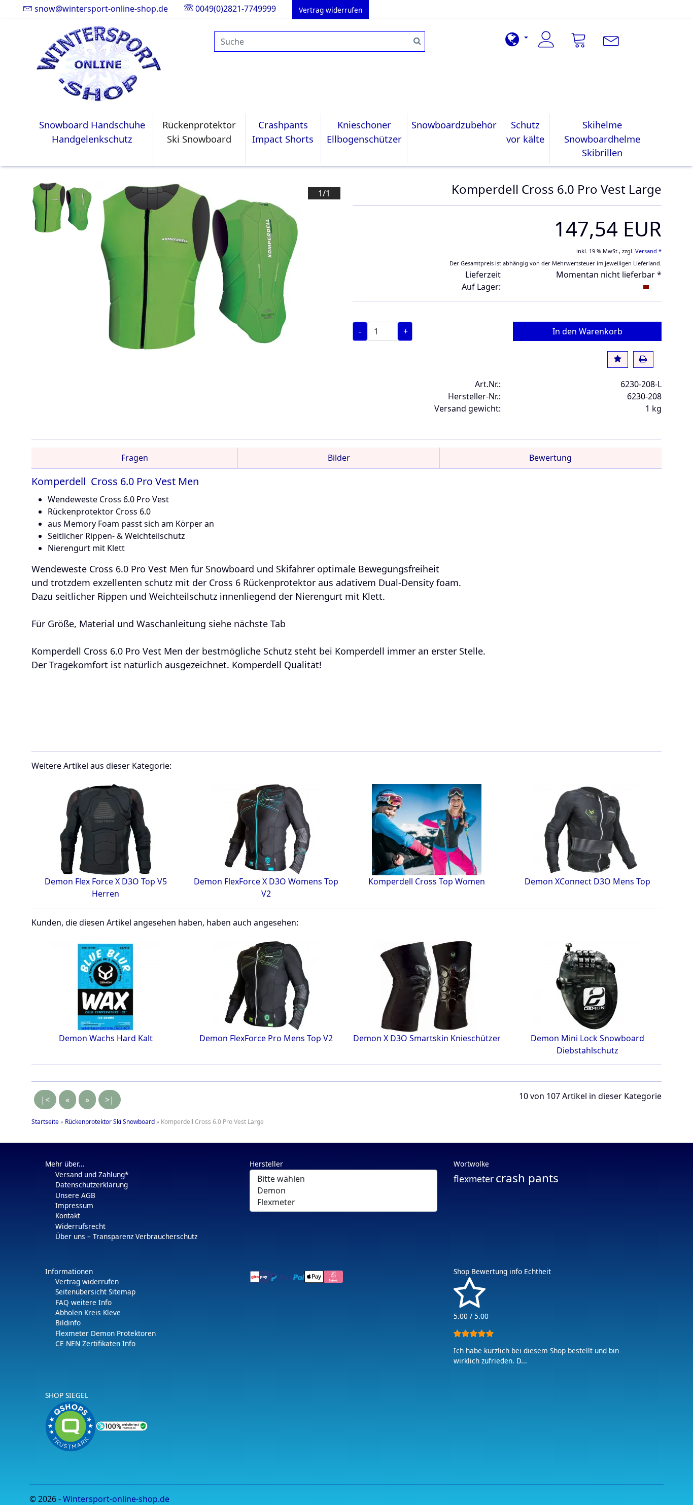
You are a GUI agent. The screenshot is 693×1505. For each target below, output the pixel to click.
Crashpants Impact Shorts (283, 131)
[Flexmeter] (343, 1202)
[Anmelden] (546, 39)
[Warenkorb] (579, 39)
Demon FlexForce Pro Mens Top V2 (266, 1038)
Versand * (648, 251)
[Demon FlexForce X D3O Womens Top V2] (266, 829)
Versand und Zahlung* (91, 1174)
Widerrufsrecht (80, 1226)
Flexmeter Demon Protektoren (105, 1333)
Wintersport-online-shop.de (116, 1498)
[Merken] (617, 359)
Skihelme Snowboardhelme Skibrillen (602, 138)
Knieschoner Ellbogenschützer (364, 131)
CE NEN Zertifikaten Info (95, 1343)
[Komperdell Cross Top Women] (426, 829)
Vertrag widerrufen (87, 1281)
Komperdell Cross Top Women (426, 881)
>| (109, 1099)
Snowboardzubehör (454, 124)
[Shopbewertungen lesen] (470, 1303)
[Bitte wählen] (343, 1179)
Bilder (339, 457)
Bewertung (550, 457)
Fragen (134, 457)
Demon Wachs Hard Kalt (106, 1038)
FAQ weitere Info (83, 1302)
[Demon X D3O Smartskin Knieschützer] (426, 985)
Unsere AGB (75, 1195)
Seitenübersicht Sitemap (95, 1291)
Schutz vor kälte (525, 131)
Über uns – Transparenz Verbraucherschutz (126, 1236)
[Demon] (343, 1190)
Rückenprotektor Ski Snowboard (199, 131)
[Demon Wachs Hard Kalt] (105, 985)
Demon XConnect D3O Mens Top (587, 881)
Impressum (74, 1205)
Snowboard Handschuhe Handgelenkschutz (92, 131)
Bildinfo (68, 1322)
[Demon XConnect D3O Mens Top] (587, 829)
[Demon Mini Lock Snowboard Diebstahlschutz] (587, 985)
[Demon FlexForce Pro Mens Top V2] (266, 985)
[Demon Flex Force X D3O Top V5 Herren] (105, 829)
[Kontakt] (611, 39)
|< (45, 1099)
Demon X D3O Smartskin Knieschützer (427, 1038)
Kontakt (67, 1215)
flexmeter (474, 1179)
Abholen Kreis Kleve (88, 1312)
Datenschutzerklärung (91, 1184)
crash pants (527, 1178)
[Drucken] (643, 359)
